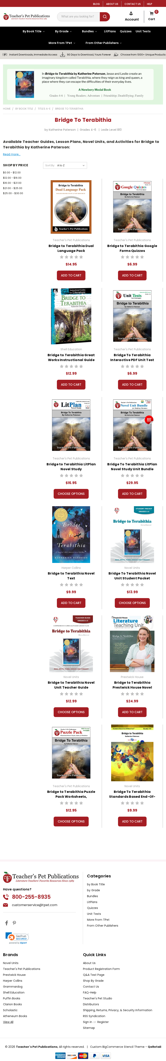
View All (8, 1022)
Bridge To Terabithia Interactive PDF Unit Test (132, 357)
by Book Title (96, 884)
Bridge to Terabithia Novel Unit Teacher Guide (71, 685)
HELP (149, 4)
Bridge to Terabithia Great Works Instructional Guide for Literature (71, 360)
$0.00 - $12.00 (12, 172)
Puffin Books (11, 998)
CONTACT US (133, 4)
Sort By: (50, 165)
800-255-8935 (31, 897)
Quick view (71, 206)
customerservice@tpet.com (34, 905)
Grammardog (12, 987)
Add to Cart (71, 275)
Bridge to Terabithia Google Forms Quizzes (132, 248)
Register (103, 1022)
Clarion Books (12, 1004)
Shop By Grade (93, 981)
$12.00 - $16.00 (12, 178)
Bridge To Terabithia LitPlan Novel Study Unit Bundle (132, 466)
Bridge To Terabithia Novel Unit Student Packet (132, 576)
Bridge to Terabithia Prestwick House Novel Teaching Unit (132, 687)
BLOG (96, 4)
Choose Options (71, 494)
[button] (17, 938)
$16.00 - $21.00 (12, 183)
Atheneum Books (15, 1016)
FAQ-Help (89, 992)
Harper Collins (12, 981)
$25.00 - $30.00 (13, 193)
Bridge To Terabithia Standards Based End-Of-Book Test (132, 796)
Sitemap (89, 1028)
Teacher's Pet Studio (97, 998)
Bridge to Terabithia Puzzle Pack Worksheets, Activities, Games (71, 796)
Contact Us (91, 987)
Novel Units (10, 963)
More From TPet (98, 920)
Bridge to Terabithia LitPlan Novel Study (71, 466)
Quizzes (92, 908)
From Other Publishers (102, 926)
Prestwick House (14, 975)
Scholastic (10, 1010)
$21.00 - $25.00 (12, 188)
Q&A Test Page (93, 975)
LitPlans (92, 902)
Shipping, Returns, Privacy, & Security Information (117, 1010)
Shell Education (13, 992)
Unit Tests (94, 914)
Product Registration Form (101, 969)
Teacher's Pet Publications (21, 969)
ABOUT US (112, 4)
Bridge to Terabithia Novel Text (71, 576)
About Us (89, 963)
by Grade (93, 890)
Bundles (92, 896)
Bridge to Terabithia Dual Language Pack (71, 248)
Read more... (11, 154)
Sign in (88, 1022)
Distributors (91, 1004)
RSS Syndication (94, 1016)
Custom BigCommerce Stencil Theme (117, 1047)
